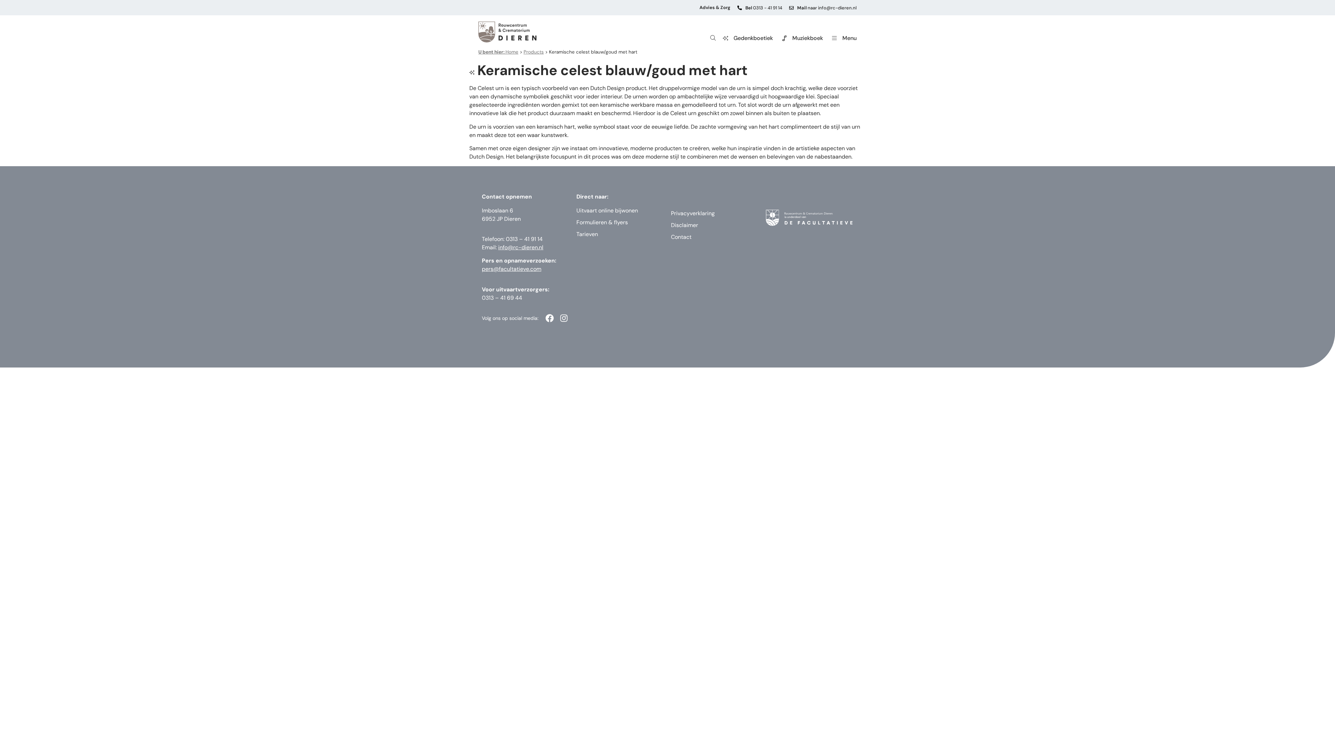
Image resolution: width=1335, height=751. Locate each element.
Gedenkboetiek (753, 38)
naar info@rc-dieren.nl (827, 8)
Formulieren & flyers (602, 222)
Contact (681, 237)
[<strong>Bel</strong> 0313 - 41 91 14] (739, 8)
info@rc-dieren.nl (520, 247)
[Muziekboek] (784, 38)
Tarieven (587, 234)
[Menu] (834, 38)
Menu (849, 38)
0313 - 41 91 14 (763, 8)
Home (498, 52)
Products (534, 52)
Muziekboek (807, 38)
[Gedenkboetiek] (725, 38)
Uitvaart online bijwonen (607, 210)
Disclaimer (684, 225)
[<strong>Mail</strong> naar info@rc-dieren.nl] (791, 8)
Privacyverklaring (693, 213)
